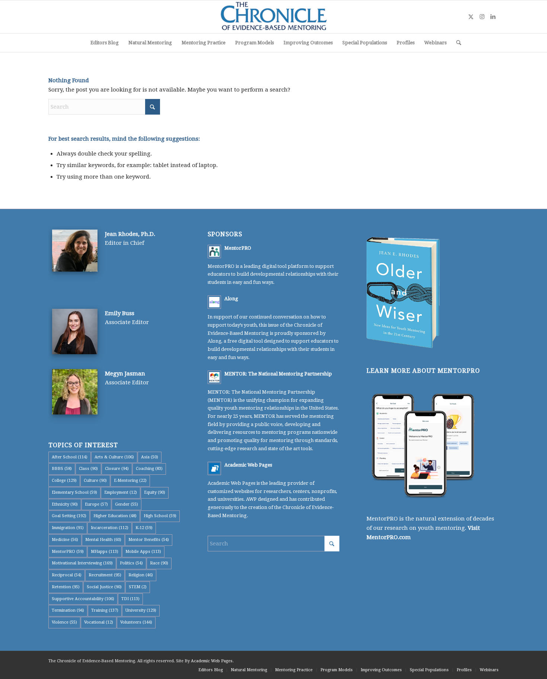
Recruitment (105, 575)
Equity (154, 492)
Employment (120, 492)
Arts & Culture (114, 457)
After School (69, 457)
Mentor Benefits (148, 539)
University (140, 610)
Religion (140, 575)
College (64, 480)
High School (160, 515)
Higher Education (115, 515)
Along (231, 298)
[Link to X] (470, 16)
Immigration (68, 527)
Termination (68, 610)
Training (104, 610)
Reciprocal (66, 575)
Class (88, 468)
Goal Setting (69, 515)
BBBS (62, 468)
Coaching (149, 468)
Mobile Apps (143, 551)
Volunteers (136, 622)
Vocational (98, 622)
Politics (131, 563)
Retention (66, 586)
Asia (149, 457)
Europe (96, 504)
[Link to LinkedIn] (493, 16)
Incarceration (109, 527)
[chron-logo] (273, 16)
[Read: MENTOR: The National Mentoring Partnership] (214, 377)
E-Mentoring (130, 480)
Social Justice (104, 586)
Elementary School (74, 492)
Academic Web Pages (248, 465)
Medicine (65, 539)
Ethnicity (65, 504)
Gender (126, 504)
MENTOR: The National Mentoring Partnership (278, 374)
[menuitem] (105, 42)
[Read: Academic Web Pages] (214, 468)
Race (159, 563)
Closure (117, 468)
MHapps (104, 551)
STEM (138, 586)
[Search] (456, 42)
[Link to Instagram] (481, 16)
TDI (130, 598)
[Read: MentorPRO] (214, 251)
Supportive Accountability (83, 598)
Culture (95, 480)
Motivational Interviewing (82, 563)
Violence (64, 622)
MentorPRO (68, 551)
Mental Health (103, 539)
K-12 (144, 527)
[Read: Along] (214, 302)
